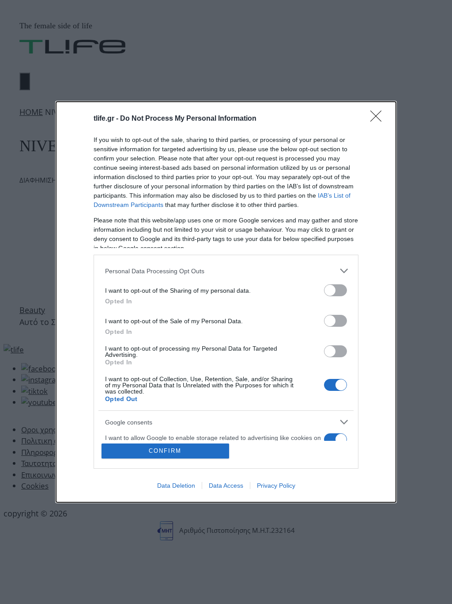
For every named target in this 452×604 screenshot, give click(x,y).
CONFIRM (165, 450)
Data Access (226, 485)
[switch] (335, 290)
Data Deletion (176, 485)
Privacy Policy (276, 485)
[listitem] (226, 270)
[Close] (378, 119)
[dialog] (226, 302)
